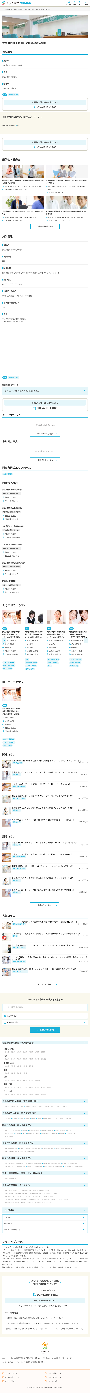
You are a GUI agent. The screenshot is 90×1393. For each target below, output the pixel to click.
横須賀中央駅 (47, 1118)
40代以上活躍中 (31, 666)
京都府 (13, 1080)
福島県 (43, 1052)
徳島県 (31, 1087)
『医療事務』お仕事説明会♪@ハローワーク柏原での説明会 (22, 212)
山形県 (37, 1052)
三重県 (25, 1073)
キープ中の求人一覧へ (45, 434)
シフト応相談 (7, 668)
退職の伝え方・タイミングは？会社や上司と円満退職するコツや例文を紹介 (43, 819)
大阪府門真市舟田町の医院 (12, 544)
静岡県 (13, 1073)
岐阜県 (7, 1073)
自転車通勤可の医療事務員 (51, 1163)
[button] (45, 391)
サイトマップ (20, 1362)
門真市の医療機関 (8, 581)
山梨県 (25, 1066)
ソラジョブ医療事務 (18, 9)
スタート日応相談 (9, 662)
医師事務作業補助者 (47, 1130)
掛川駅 (56, 1118)
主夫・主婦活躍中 (9, 665)
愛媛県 (43, 1087)
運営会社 (37, 1358)
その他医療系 (9, 1136)
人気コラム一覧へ (44, 984)
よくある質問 (56, 1358)
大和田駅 (5, 88)
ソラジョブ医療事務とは (17, 1358)
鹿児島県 (43, 1094)
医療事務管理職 (34, 1130)
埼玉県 (25, 1059)
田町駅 (33, 1118)
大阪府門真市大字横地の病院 (13, 526)
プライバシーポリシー (68, 1358)
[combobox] (46, 1007)
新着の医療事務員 (10, 1178)
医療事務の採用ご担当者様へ (35, 1362)
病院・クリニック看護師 (12, 1130)
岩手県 (19, 1052)
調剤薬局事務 (45, 1133)
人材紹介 (30, 644)
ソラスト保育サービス (12, 1377)
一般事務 (69, 1133)
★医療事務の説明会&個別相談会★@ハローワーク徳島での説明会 (66, 181)
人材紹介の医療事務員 (12, 1151)
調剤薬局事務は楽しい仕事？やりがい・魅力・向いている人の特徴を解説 (43, 796)
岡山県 (13, 1087)
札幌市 (7, 1106)
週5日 (49, 666)
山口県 (25, 1087)
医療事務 (8, 647)
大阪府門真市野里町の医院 (12, 490)
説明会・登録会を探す (12, 1230)
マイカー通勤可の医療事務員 (14, 1163)
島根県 (7, 1087)
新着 (27, 659)
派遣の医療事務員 (47, 1148)
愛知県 (19, 1073)
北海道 (7, 1052)
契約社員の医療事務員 (28, 1151)
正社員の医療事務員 (11, 1148)
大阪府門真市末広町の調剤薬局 (13, 563)
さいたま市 (20, 1106)
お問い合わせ (46, 1358)
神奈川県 (43, 1059)
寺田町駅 (30, 654)
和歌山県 (37, 1080)
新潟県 (7, 1066)
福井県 (19, 1066)
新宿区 (47, 1106)
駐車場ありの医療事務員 (69, 1163)
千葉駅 (21, 1118)
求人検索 (7, 1217)
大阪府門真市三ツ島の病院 (12, 508)
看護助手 (18, 1133)
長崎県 (19, 1094)
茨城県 (7, 1059)
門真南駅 (8, 519)
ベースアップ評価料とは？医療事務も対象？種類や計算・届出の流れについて (44, 922)
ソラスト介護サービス (54, 1373)
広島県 (19, 1087)
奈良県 (31, 1080)
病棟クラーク (9, 1133)
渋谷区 (13, 1106)
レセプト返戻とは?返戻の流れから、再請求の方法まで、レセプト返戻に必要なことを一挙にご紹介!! (50, 958)
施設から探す (9, 1223)
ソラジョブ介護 (10, 1381)
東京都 (37, 1059)
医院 (4, 95)
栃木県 (13, 1059)
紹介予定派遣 (10, 644)
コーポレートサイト (11, 1373)
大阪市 (35, 651)
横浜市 (41, 1106)
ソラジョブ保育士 (53, 1381)
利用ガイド (29, 1358)
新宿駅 (27, 1118)
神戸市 (35, 1106)
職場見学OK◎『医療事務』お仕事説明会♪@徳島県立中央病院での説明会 (23, 181)
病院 (4, 628)
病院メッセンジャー (33, 1133)
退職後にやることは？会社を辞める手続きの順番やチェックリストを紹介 (43, 808)
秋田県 (31, 1052)
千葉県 (31, 1059)
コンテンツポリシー (8, 1362)
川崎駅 (39, 1118)
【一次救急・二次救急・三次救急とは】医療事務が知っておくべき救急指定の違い (46, 933)
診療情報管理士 (60, 1130)
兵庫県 (25, 1080)
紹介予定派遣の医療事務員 (63, 1148)
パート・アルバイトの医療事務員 (29, 1148)
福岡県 (7, 1094)
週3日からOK (30, 669)
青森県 (13, 1052)
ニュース (5, 1358)
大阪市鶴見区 (7, 474)
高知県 (49, 1087)
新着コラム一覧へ (44, 905)
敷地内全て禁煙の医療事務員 (53, 1166)
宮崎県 (37, 1094)
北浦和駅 (15, 1118)
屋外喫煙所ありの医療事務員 (73, 1166)
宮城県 (25, 1052)
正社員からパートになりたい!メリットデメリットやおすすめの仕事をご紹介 (44, 945)
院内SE (76, 1133)
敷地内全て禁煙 (13, 95)
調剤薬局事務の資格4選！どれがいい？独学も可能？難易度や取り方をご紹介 (44, 969)
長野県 (31, 1066)
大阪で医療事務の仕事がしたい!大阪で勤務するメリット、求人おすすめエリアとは (47, 760)
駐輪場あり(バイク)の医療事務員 (15, 1166)
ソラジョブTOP (6, 9)
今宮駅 (51, 654)
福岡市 (65, 1106)
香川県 (37, 1087)
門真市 (32, 9)
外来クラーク (71, 1130)
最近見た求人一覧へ (45, 460)
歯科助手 (54, 1133)
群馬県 (19, 1059)
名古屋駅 (68, 1118)
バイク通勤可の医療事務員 (33, 1163)
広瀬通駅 (7, 1118)
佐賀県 (13, 1094)
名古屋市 (28, 1106)
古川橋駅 (8, 574)
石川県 (13, 1066)
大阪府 (27, 9)
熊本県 (25, 1094)
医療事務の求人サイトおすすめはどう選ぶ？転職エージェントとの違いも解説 (44, 772)
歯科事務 (62, 1133)
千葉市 (59, 1106)
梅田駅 (62, 1118)
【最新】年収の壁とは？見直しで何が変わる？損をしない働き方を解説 (42, 784)
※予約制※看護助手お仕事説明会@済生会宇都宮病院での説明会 (66, 212)
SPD (23, 1133)
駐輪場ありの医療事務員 (35, 1166)
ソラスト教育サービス (54, 1377)
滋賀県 (7, 1080)
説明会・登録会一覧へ (45, 226)
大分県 (31, 1094)
